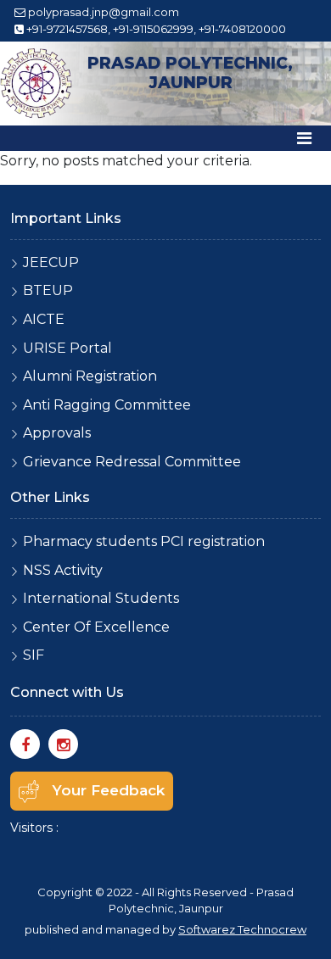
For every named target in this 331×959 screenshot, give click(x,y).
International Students (101, 598)
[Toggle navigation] (304, 138)
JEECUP (51, 262)
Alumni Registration (90, 376)
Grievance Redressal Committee (132, 462)
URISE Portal (67, 348)
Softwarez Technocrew (242, 929)
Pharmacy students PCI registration (144, 541)
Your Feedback (108, 790)
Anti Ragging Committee (107, 405)
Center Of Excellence (96, 627)
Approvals (57, 433)
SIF (33, 655)
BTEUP (48, 290)
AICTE (44, 319)
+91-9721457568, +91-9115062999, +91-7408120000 (155, 29)
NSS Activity (63, 570)
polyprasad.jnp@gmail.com (103, 12)
